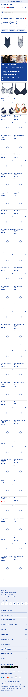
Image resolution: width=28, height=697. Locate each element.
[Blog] (14, 658)
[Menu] (2, 8)
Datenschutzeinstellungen (6, 673)
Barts (11, 30)
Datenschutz (13, 671)
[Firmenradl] (14, 644)
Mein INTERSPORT (7, 615)
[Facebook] (6, 603)
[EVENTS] (14, 629)
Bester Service (6, 654)
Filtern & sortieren (14, 26)
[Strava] (26, 603)
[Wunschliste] (22, 8)
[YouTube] (14, 603)
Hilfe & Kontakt (7, 610)
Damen (3, 30)
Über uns (4, 634)
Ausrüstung (5, 22)
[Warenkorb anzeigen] (26, 8)
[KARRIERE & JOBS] (14, 639)
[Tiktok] (10, 603)
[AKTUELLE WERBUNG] (14, 619)
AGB (8, 671)
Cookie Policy (19, 671)
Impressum (3, 671)
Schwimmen (20, 30)
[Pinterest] (18, 603)
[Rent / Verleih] (14, 649)
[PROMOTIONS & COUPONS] (14, 624)
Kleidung (13, 22)
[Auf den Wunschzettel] (13, 36)
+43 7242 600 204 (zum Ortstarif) (8, 592)
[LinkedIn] (22, 603)
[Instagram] (2, 603)
